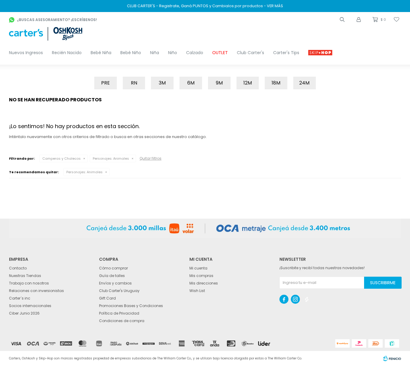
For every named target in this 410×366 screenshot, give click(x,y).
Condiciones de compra (121, 320)
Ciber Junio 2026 (24, 313)
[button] (342, 19)
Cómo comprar (113, 268)
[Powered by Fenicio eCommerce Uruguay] (392, 358)
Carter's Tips (286, 53)
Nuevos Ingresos (26, 53)
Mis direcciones (203, 283)
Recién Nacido (67, 53)
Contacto (18, 268)
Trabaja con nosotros (29, 283)
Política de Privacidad (119, 313)
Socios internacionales (30, 305)
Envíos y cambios (115, 283)
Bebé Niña (101, 53)
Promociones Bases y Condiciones (131, 305)
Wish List (197, 290)
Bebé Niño (130, 53)
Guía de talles (112, 275)
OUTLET (220, 53)
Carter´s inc (19, 298)
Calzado (194, 53)
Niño (172, 53)
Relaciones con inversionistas (36, 290)
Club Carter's (250, 53)
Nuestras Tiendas (25, 275)
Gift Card (107, 298)
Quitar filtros (150, 158)
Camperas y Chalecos (61, 158)
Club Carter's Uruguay (119, 290)
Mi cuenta (198, 268)
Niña (154, 53)
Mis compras (201, 275)
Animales (111, 158)
